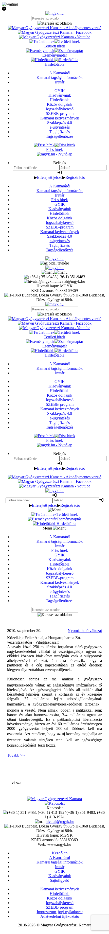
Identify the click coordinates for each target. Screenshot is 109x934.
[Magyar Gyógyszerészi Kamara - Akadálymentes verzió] (54, 28)
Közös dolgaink (59, 218)
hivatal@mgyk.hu (60, 821)
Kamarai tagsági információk (60, 190)
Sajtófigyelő (59, 880)
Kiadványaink (59, 209)
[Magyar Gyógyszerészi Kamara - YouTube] (54, 37)
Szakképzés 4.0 (59, 236)
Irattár (59, 195)
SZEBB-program (60, 227)
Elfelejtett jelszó (49, 177)
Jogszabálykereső (60, 222)
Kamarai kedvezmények (59, 232)
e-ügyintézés (60, 241)
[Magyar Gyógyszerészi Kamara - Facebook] (55, 32)
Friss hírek (59, 200)
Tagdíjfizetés (59, 245)
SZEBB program (59, 907)
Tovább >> (16, 755)
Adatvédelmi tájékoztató (59, 916)
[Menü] (54, 272)
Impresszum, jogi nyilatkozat (60, 912)
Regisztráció (75, 177)
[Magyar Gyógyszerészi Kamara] (54, 799)
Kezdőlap (59, 853)
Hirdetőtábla (59, 213)
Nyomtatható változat (85, 630)
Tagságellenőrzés (59, 250)
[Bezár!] (54, 9)
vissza (16, 783)
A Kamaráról (59, 186)
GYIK (60, 204)
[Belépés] (60, 172)
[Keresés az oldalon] (54, 23)
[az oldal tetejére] (54, 263)
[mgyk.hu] (54, 13)
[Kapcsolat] (55, 803)
